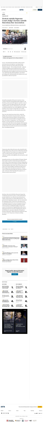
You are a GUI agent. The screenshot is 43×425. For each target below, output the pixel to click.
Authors (17, 410)
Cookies (26, 416)
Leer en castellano (16, 27)
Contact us (40, 410)
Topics (24, 410)
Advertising (32, 410)
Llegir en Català (11, 27)
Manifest (2, 410)
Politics (3, 236)
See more (25, 310)
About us (10, 410)
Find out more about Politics (7, 233)
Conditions (23, 416)
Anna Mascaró (5, 48)
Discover (5, 310)
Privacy (21, 416)
